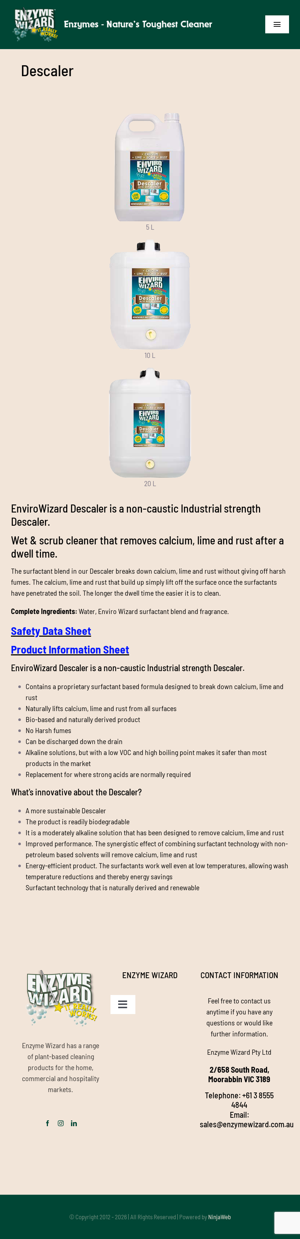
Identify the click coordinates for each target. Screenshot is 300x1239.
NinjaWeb (219, 1216)
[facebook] (47, 1123)
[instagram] (61, 1123)
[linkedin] (74, 1123)
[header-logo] (114, 11)
